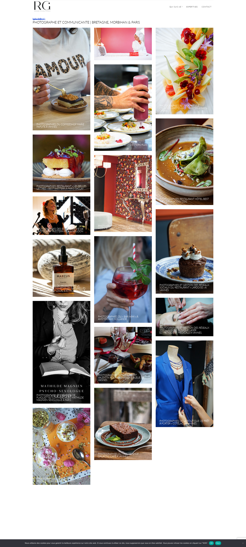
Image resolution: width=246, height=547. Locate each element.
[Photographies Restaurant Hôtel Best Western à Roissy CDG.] (184, 161)
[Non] (243, 543)
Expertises (192, 7)
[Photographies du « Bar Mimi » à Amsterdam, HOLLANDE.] (123, 279)
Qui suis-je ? (176, 7)
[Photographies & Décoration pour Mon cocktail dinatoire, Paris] (61, 446)
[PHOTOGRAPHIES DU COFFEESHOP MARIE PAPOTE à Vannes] (61, 79)
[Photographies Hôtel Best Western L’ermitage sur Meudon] (123, 44)
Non (218, 543)
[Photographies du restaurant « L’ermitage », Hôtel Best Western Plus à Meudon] (123, 107)
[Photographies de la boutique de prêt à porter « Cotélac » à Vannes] (184, 384)
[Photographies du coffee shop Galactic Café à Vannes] (123, 424)
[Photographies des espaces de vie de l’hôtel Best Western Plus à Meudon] (61, 215)
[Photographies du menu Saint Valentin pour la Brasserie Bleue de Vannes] (123, 355)
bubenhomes (38, 19)
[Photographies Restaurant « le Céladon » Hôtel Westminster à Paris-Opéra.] (184, 71)
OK (211, 543)
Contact (206, 7)
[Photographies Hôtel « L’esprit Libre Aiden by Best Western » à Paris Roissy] (123, 193)
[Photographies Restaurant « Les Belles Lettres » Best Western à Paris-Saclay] (61, 163)
